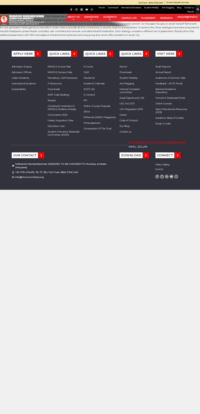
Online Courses (163, 103)
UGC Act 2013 (127, 103)
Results (190, 11)
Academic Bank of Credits (169, 118)
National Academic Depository (165, 91)
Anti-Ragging (168, 7)
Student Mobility (151, 7)
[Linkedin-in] (166, 176)
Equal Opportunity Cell (132, 98)
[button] (197, 9)
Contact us (189, 7)
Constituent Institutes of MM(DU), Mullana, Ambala (62, 108)
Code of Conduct (129, 120)
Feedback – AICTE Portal (168, 83)
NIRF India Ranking (58, 94)
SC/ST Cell (89, 89)
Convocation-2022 (58, 114)
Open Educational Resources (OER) (171, 111)
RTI (85, 100)
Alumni (102, 7)
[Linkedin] (81, 9)
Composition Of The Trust (98, 128)
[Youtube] (87, 9)
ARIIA (87, 111)
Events (159, 169)
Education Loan (56, 126)
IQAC (86, 72)
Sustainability (19, 89)
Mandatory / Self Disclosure (63, 78)
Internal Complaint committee (130, 91)
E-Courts (88, 66)
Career (123, 114)
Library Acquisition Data (60, 120)
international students (24, 83)
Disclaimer (89, 78)
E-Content (89, 94)
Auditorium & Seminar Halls (170, 78)
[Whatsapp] (92, 9)
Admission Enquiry (22, 66)
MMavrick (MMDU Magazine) (100, 117)
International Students (131, 7)
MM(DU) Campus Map (60, 72)
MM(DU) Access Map (59, 66)
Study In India (163, 123)
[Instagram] (76, 9)
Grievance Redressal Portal (170, 98)
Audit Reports (163, 66)
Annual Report (163, 72)
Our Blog (124, 126)
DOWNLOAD (131, 155)
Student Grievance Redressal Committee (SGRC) (63, 133)
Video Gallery (162, 164)
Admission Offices (21, 72)
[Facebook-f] (71, 9)
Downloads (113, 7)
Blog (179, 7)
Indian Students (20, 78)
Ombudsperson (92, 123)
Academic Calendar (94, 83)
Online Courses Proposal (97, 106)
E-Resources (55, 83)
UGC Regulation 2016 (131, 109)
